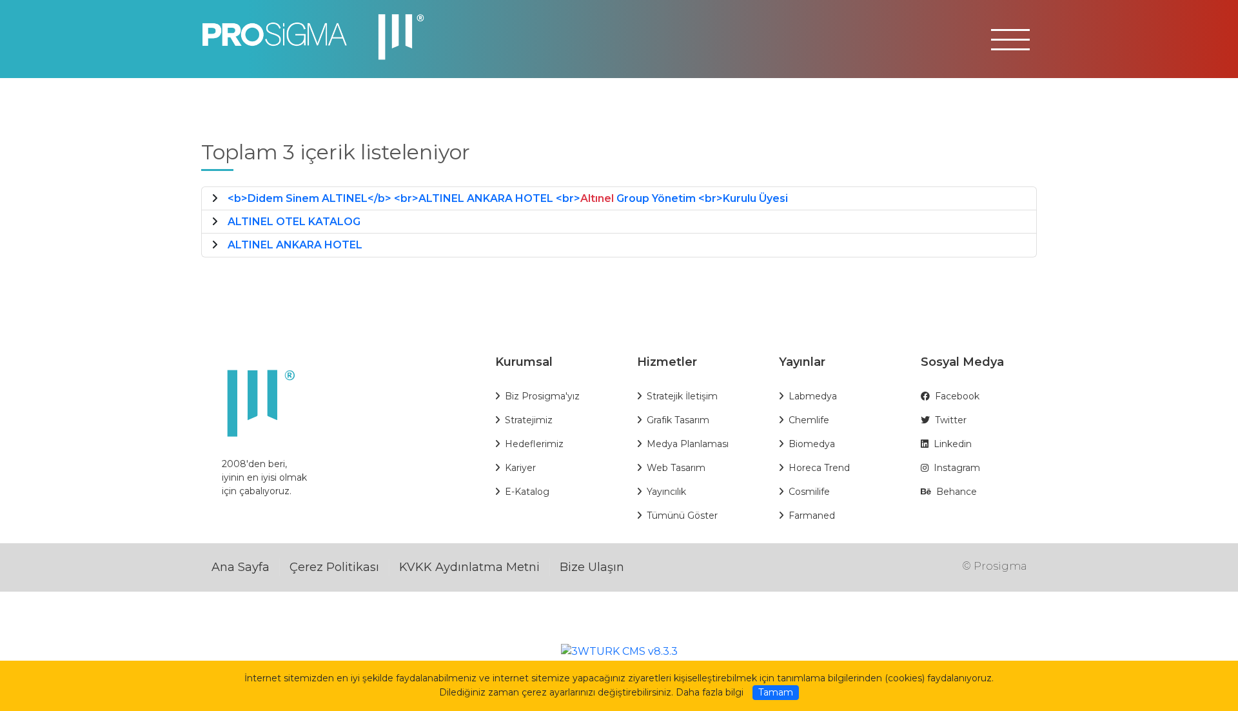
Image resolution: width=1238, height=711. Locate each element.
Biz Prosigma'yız (542, 396)
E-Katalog (527, 491)
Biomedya (812, 444)
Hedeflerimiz (534, 444)
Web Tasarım (676, 468)
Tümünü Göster (682, 515)
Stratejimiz (529, 420)
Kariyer (520, 468)
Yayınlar (802, 362)
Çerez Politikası (334, 567)
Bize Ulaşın (592, 567)
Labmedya (813, 396)
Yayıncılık (666, 491)
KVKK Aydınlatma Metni (469, 567)
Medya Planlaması (688, 444)
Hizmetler (667, 362)
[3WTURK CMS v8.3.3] (619, 651)
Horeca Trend (819, 468)
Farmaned (812, 515)
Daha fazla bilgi (709, 692)
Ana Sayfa (240, 567)
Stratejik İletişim (682, 396)
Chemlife (809, 420)
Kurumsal (524, 362)
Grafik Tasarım (678, 420)
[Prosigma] (319, 38)
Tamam (775, 692)
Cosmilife (809, 491)
